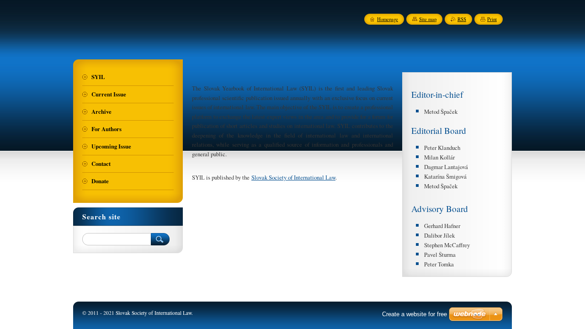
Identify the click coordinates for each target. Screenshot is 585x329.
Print (492, 19)
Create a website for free (414, 314)
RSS (461, 19)
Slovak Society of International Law (293, 177)
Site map (427, 19)
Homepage (387, 19)
